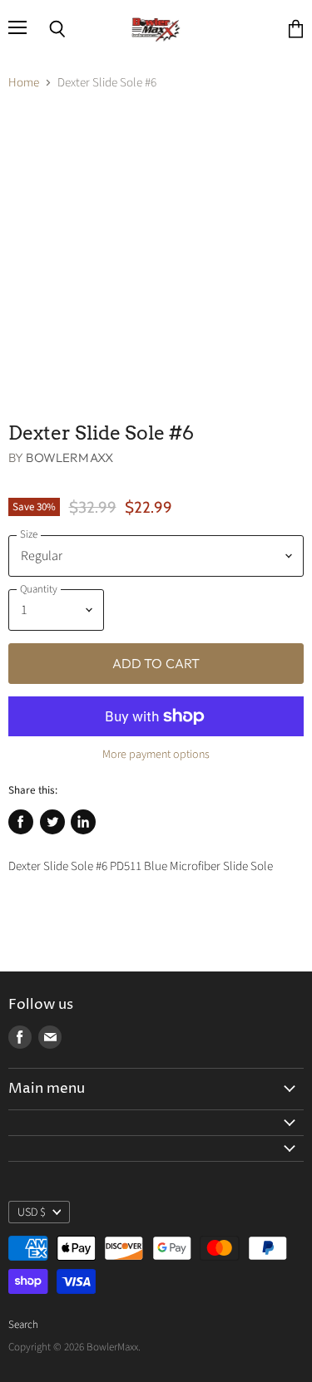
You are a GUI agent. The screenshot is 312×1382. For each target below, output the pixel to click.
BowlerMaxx (69, 457)
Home (23, 83)
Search (23, 1324)
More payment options (156, 754)
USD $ (31, 1212)
